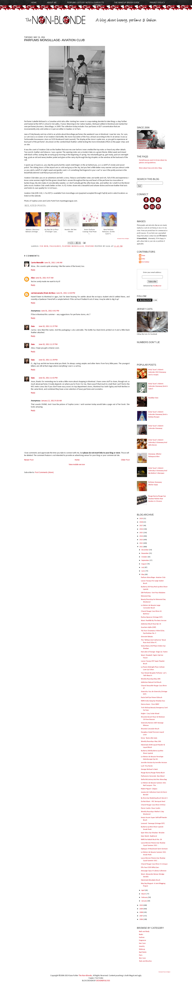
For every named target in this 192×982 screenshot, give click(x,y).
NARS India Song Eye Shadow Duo (153, 701)
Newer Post (28, 460)
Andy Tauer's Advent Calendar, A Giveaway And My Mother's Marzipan (157, 470)
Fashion (141, 937)
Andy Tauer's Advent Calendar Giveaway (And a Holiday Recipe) (157, 414)
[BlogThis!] (71, 242)
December (145, 550)
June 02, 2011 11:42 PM (48, 378)
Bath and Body (144, 931)
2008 (141, 912)
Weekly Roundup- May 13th (151, 741)
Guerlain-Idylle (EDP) (148, 627)
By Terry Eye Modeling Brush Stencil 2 (154, 798)
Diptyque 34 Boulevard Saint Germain (154, 849)
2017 (141, 526)
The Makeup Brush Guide (126, 3)
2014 (141, 536)
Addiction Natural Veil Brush (151, 682)
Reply (33, 270)
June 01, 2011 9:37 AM (44, 278)
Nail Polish (142, 952)
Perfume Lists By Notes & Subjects (85, 3)
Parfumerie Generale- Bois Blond (152, 776)
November (145, 553)
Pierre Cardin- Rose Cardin (150, 808)
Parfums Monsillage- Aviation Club (153, 577)
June (143, 571)
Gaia (33, 326)
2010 (141, 905)
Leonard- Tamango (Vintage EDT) (153, 823)
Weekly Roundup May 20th (151, 679)
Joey (143, 259)
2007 (141, 916)
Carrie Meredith (37, 263)
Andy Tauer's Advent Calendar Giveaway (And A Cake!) (158, 386)
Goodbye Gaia (153, 398)
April (143, 890)
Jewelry (141, 946)
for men (44, 246)
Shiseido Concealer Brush (150, 729)
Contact (98, 5)
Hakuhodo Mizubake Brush (150, 880)
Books (141, 934)
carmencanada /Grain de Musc (43, 293)
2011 (141, 547)
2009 (141, 909)
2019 (141, 518)
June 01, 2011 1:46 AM (53, 263)
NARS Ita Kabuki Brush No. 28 (151, 839)
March (143, 894)
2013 (141, 540)
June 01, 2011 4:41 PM (50, 311)
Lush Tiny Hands (147, 766)
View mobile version (77, 465)
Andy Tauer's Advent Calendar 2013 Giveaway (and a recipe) (157, 372)
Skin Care (142, 958)
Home (34, 3)
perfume (89, 246)
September (145, 560)
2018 (141, 522)
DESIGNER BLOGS (103, 981)
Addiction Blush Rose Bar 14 (151, 624)
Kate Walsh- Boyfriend (149, 836)
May (143, 574)
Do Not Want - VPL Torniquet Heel (153, 801)
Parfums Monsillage (73, 246)
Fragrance (142, 940)
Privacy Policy (157, 3)
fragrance (55, 246)
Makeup (142, 949)
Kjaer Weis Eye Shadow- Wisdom (152, 833)
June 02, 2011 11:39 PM (48, 360)
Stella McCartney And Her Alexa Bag (154, 779)
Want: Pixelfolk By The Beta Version (153, 620)
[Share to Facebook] (77, 242)
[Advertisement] (152, 78)
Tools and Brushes (145, 961)
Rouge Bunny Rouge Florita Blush (153, 773)
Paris (140, 955)
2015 (141, 533)
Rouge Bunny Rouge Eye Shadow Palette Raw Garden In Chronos (157, 498)
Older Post (125, 460)
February (144, 897)
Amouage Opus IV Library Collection (153, 871)
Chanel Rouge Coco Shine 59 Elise (153, 805)
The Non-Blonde (85, 976)
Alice (33, 278)
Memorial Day (146, 596)
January (144, 901)
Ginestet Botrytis (147, 637)
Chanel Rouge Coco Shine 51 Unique (154, 864)
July (142, 567)
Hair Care (142, 943)
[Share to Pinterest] (79, 242)
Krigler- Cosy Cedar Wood (150, 713)
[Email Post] (84, 243)
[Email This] (69, 242)
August (144, 564)
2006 (141, 919)
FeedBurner (157, 286)
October (144, 557)
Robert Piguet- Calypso (149, 789)
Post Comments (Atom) (44, 472)
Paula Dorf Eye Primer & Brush (151, 697)
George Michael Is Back (149, 769)
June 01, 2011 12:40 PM (65, 293)
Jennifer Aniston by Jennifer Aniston (154, 762)
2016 (141, 529)
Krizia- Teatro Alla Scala (149, 738)
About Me (52, 3)
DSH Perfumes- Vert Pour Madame (153, 593)
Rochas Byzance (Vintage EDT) (151, 617)
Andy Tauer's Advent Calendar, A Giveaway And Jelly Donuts (157, 442)
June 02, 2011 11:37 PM (48, 326)
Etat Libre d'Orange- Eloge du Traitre (154, 652)
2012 (141, 543)
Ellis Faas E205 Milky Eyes (150, 867)
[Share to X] (74, 242)
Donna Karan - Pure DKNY (150, 704)
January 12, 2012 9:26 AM (51, 401)
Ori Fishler (145, 262)
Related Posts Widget (123, 238)
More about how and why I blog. (150, 168)
